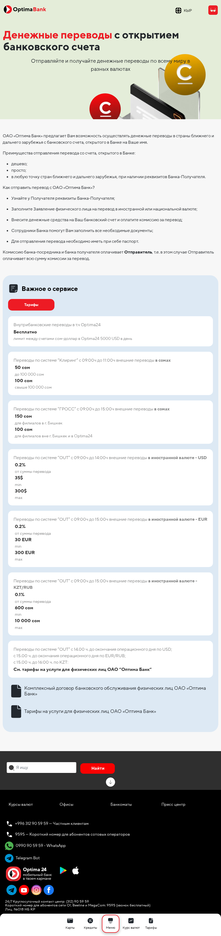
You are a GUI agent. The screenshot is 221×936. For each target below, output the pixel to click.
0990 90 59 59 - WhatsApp (40, 845)
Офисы (66, 804)
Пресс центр (173, 804)
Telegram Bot (27, 858)
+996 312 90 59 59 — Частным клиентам (52, 823)
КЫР (188, 10)
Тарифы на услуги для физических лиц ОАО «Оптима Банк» (90, 711)
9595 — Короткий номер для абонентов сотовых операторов (72, 834)
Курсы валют (21, 804)
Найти (98, 768)
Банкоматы (121, 804)
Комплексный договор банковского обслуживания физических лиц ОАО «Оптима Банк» (115, 691)
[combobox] (41, 767)
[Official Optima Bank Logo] (24, 9)
